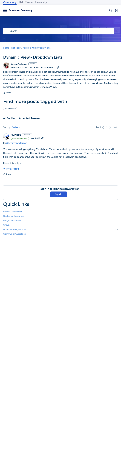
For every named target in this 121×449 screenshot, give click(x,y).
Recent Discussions (12, 211)
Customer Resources (13, 216)
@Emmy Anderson (16, 143)
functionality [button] (10, 108)
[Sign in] (116, 10)
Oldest (15, 127)
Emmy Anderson (19, 64)
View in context (11, 168)
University (41, 2)
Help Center (26, 2)
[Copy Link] (58, 67)
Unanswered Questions (60, 229)
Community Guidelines (14, 233)
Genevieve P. (49, 67)
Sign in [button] (58, 194)
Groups (6, 224)
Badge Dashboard (12, 220)
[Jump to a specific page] (115, 127)
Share (7, 93)
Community (10, 2)
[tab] (9, 118)
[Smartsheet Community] (20, 10)
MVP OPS (16, 135)
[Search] (111, 10)
